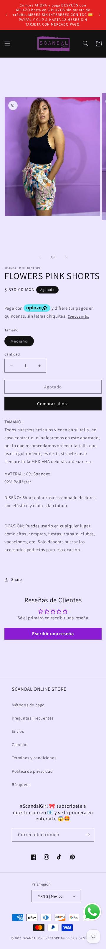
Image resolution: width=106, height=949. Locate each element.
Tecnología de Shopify (78, 938)
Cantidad (12, 354)
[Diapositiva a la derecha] (65, 257)
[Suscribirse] (87, 835)
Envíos (18, 731)
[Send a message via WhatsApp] (92, 912)
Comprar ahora (53, 403)
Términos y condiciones (34, 757)
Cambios (20, 744)
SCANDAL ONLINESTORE (41, 938)
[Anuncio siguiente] (99, 14)
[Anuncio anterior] (6, 14)
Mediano (22, 342)
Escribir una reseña (53, 634)
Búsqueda (21, 784)
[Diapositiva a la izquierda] (40, 257)
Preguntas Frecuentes (33, 718)
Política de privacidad (32, 771)
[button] (7, 43)
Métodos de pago (28, 704)
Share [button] (16, 579)
